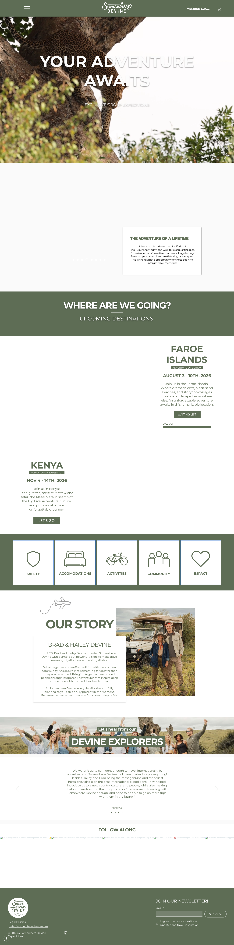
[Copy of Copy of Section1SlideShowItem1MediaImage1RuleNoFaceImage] (119, 812)
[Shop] (219, 8)
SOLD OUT (168, 424)
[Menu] (27, 8)
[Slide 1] (62, 429)
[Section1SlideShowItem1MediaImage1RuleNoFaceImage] (111, 812)
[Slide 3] (154, 528)
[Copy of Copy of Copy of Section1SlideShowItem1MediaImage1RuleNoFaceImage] (122, 812)
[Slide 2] (150, 528)
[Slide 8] (105, 260)
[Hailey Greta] (73, 260)
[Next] (136, 385)
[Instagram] (66, 933)
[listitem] (33, 562)
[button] (6, 938)
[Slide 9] (86, 260)
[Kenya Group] (95, 259)
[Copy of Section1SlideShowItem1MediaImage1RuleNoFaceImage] (115, 812)
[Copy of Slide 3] (161, 528)
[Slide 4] (70, 429)
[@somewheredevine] (117, 833)
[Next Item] (225, 862)
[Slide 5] (78, 260)
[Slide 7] (82, 260)
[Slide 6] (91, 260)
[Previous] (8, 385)
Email (160, 908)
